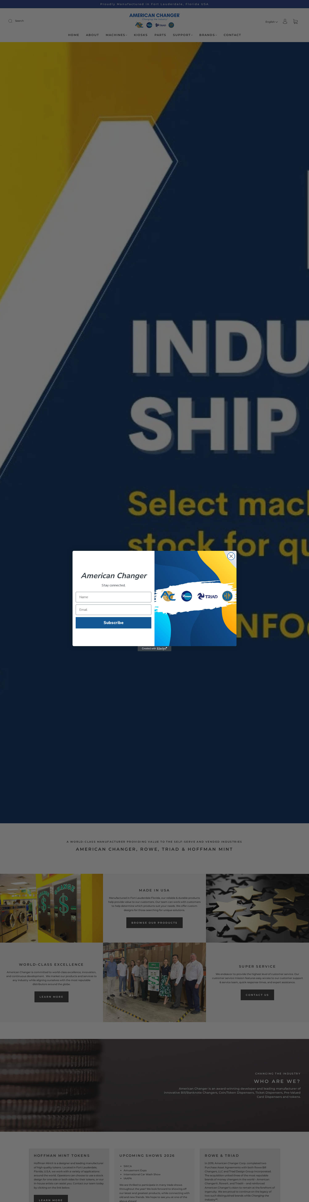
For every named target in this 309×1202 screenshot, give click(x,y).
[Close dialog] (231, 556)
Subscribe (114, 623)
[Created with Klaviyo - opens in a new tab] (154, 648)
